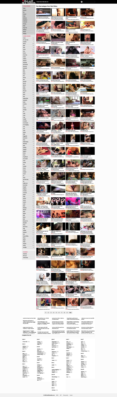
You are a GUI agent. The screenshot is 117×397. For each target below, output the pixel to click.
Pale (28, 234)
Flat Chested (39, 367)
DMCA (57, 395)
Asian (69, 145)
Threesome (55, 30)
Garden (38, 377)
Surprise (68, 371)
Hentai (79, 131)
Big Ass (84, 18)
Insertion (28, 190)
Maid (28, 205)
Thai (82, 343)
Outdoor (28, 230)
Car (28, 105)
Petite (67, 345)
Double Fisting (40, 354)
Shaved (24, 31)
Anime (28, 49)
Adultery (24, 346)
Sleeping (24, 33)
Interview (28, 192)
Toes (82, 349)
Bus (23, 12)
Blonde (57, 56)
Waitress (82, 371)
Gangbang (47, 57)
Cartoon (28, 107)
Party (76, 120)
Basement (28, 66)
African (28, 43)
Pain (67, 341)
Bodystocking (28, 98)
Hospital (28, 187)
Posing (28, 245)
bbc (78, 95)
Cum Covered (28, 122)
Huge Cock (25, 27)
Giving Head (54, 341)
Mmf (28, 219)
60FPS (78, 57)
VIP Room (83, 364)
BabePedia (25, 253)
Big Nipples (25, 355)
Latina (73, 32)
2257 (61, 395)
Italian (53, 360)
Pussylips (28, 247)
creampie (69, 232)
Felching (38, 365)
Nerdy (53, 381)
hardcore (73, 183)
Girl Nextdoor (39, 379)
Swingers (50, 57)
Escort (28, 155)
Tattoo (24, 8)
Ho (52, 354)
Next (70, 312)
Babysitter (79, 309)
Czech (28, 130)
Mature (45, 158)
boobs (75, 245)
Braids (24, 356)
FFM (93, 30)
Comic (28, 115)
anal (70, 183)
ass (89, 257)
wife (77, 95)
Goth (53, 344)
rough (56, 107)
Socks (67, 363)
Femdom (28, 166)
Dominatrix (28, 138)
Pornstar (59, 132)
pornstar (44, 221)
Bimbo (28, 88)
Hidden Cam (28, 183)
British (59, 194)
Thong (82, 344)
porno (57, 233)
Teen (63, 44)
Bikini (28, 87)
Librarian (53, 371)
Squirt (77, 32)
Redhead (76, 131)
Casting (49, 158)
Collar (28, 113)
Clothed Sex (25, 373)
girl (86, 246)
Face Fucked (28, 158)
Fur (28, 175)
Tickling (82, 345)
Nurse (53, 384)
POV (58, 19)
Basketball (28, 68)
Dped (28, 145)
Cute (28, 128)
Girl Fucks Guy (28, 179)
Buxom (24, 361)
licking (47, 246)
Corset (24, 377)
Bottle (28, 102)
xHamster (37, 57)
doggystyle (88, 246)
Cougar (38, 341)
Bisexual (28, 90)
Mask (28, 211)
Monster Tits (28, 221)
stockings (42, 246)
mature (77, 232)
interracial (92, 18)
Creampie (88, 106)
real (72, 232)
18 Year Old (25, 341)
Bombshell (28, 100)
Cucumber (28, 121)
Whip (82, 373)
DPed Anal (28, 143)
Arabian (24, 347)
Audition (28, 58)
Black (28, 94)
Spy (67, 364)
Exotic (38, 360)
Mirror (28, 217)
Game (28, 177)
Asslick (28, 56)
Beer (28, 79)
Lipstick (28, 202)
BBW (56, 156)
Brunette (48, 18)
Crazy (28, 117)
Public (88, 158)
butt (59, 19)
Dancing (38, 349)
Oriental (24, 14)
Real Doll (68, 353)
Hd (28, 181)
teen (71, 183)
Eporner (37, 18)
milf (46, 221)
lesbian (45, 246)
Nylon (53, 385)
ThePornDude (25, 257)
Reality (62, 132)
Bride (24, 357)
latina (57, 221)
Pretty (24, 16)
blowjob (61, 221)
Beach (28, 73)
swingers (65, 81)
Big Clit (28, 83)
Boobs (24, 25)
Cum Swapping (28, 124)
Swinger (46, 18)
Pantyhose (68, 343)
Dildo (28, 134)
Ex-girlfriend (28, 156)
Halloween (54, 351)
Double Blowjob (40, 353)
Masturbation (46, 32)
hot (42, 221)
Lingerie (53, 372)
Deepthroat (25, 20)
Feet (28, 164)
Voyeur (50, 95)
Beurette (28, 81)
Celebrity (60, 296)
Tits (81, 348)
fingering (75, 232)
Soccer (67, 361)
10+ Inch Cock (28, 39)
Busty (24, 359)
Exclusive (92, 30)
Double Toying (28, 141)
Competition (25, 375)
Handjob (86, 93)
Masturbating (54, 377)
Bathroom (25, 18)
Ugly (82, 355)
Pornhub (52, 19)
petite (77, 245)
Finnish (38, 366)
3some (28, 38)
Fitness (28, 168)
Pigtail (28, 239)
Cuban (38, 344)
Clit (28, 111)
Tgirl (82, 341)
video (58, 233)
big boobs (62, 19)
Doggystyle (28, 136)
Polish (28, 241)
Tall (67, 377)
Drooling (28, 147)
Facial (28, 160)
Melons (28, 213)
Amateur (24, 10)
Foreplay (38, 371)
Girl (38, 380)
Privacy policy (65, 395)
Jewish (28, 194)
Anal (39, 32)
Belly (23, 353)
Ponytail (28, 243)
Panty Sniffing (28, 236)
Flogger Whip (39, 370)
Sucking (67, 368)
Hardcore (88, 18)
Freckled (28, 171)
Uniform (82, 357)
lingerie (40, 246)
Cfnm (24, 366)
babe (76, 183)
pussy (41, 221)
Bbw (28, 70)
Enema (28, 153)
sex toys (54, 233)
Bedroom (24, 29)
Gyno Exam (54, 347)
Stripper (67, 365)
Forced (28, 170)
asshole (59, 284)
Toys (74, 107)
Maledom (28, 207)
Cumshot (57, 145)
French (28, 173)
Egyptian (28, 151)
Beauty (28, 77)
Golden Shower (55, 343)
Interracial (25, 21)
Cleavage (28, 109)
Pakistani (28, 232)
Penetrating (68, 344)
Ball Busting (28, 64)
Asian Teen (28, 55)
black (90, 18)
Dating (28, 132)
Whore (82, 375)
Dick (38, 350)
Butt (23, 360)
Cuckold (28, 119)
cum (86, 257)
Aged (28, 45)
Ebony (86, 18)
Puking (67, 348)
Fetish (54, 107)
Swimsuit (68, 372)
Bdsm (28, 71)
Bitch (28, 92)
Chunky (24, 369)
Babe (86, 44)
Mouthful (28, 222)
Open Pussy (28, 226)
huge (62, 284)
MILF (57, 19)
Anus (28, 51)
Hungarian (54, 355)
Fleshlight (39, 369)
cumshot (54, 284)
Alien (28, 47)
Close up (24, 371)
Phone (28, 238)
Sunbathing (68, 369)
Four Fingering (40, 373)
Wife (64, 93)
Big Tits (28, 85)
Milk (28, 215)
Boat (28, 96)
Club (23, 374)
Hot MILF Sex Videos (29, 2)
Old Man (53, 390)
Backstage (28, 62)
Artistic (28, 53)
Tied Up (82, 347)
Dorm (28, 139)
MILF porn (25, 255)
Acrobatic (28, 41)
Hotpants (28, 188)
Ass (23, 349)
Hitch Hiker (28, 185)
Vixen (82, 365)
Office (71, 131)
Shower (67, 360)
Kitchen (28, 198)
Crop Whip (39, 343)
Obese (28, 224)
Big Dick (55, 208)
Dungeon (28, 149)
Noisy (53, 382)
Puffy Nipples (69, 347)
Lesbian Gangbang (55, 369)
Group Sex (40, 107)
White (82, 374)
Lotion (28, 204)
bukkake (84, 257)
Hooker (53, 353)
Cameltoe (28, 104)
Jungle (53, 365)
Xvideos (67, 183)
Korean (28, 200)
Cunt (28, 126)
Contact (71, 395)
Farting (28, 162)
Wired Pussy (83, 377)
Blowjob (43, 57)
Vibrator (82, 361)
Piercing (24, 23)
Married (28, 209)
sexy (68, 183)
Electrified (39, 359)
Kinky (28, 196)
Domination (39, 351)
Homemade (43, 18)
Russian (63, 120)
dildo (60, 233)
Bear (28, 75)
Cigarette (24, 370)
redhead (77, 19)
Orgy (28, 228)
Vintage (82, 363)
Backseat (28, 60)
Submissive (68, 367)
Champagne (25, 367)
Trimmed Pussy (84, 351)
